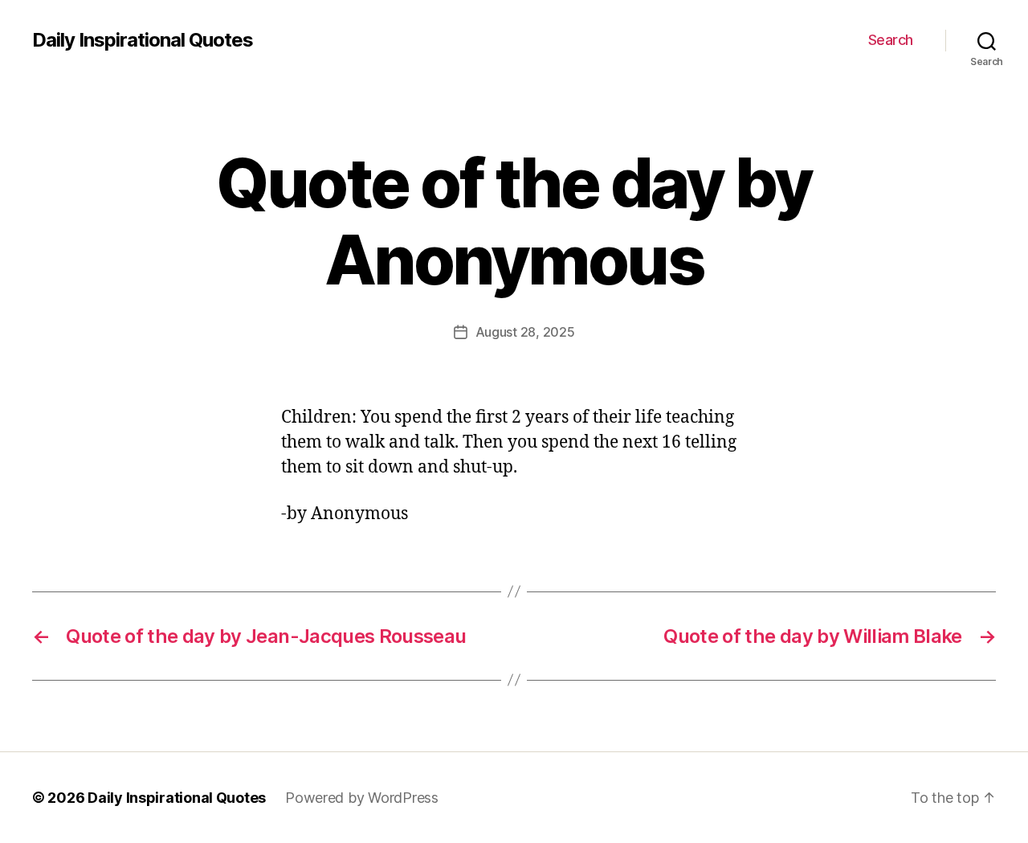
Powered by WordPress (362, 797)
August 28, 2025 (525, 332)
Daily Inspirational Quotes (142, 40)
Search (890, 39)
